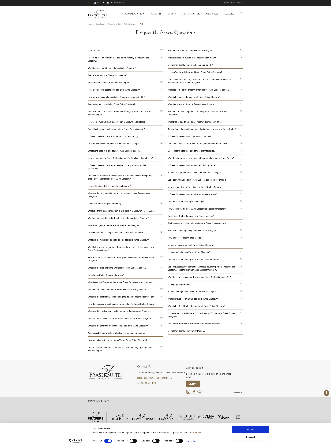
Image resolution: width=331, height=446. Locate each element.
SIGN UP (193, 383)
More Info (192, 441)
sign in (240, 3)
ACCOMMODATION (133, 14)
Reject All (250, 437)
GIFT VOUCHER (191, 14)
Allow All (250, 429)
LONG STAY (211, 14)
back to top (236, 393)
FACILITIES (156, 14)
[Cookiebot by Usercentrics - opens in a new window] (75, 441)
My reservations (118, 3)
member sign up (230, 3)
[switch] (133, 441)
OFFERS (172, 14)
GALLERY (228, 14)
